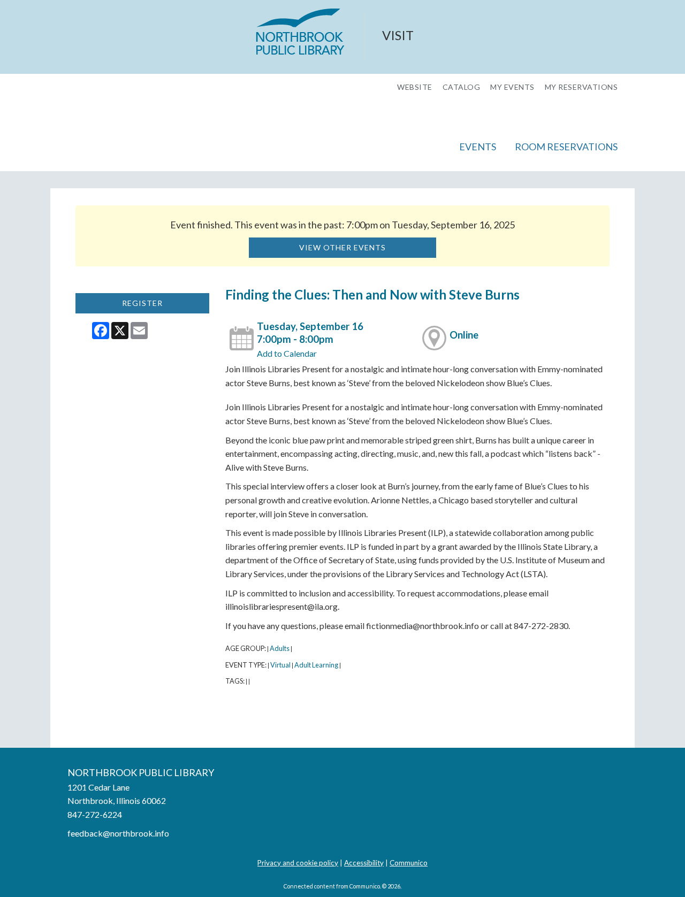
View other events (342, 247)
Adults (280, 648)
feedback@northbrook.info (118, 833)
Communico (409, 862)
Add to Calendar (287, 353)
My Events (512, 87)
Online (464, 335)
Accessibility (364, 862)
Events (477, 146)
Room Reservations (566, 146)
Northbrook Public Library (140, 772)
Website (414, 87)
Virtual (280, 665)
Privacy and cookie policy (297, 862)
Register (142, 303)
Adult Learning (316, 665)
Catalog (462, 87)
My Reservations (581, 87)
